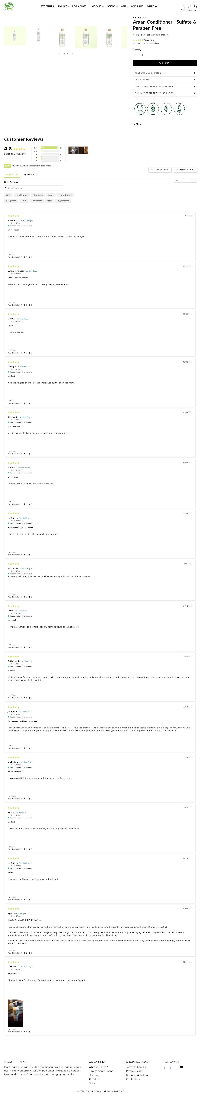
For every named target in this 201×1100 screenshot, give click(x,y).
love (23, 200)
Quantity (137, 49)
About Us (94, 1079)
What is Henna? (98, 1067)
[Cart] (195, 6)
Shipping (136, 43)
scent (50, 195)
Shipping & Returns (137, 1075)
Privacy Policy (134, 1071)
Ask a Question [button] (161, 170)
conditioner (22, 195)
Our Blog (94, 1075)
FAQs (92, 1083)
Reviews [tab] (9, 174)
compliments (65, 195)
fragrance (11, 200)
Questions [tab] (29, 174)
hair (8, 195)
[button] (25, 257)
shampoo (38, 195)
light (49, 200)
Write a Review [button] (187, 170)
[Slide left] (59, 54)
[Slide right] (72, 54)
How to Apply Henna (101, 1071)
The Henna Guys (94, 1091)
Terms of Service (136, 1067)
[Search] (183, 6)
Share (138, 124)
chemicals (37, 200)
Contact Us (133, 1079)
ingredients (63, 200)
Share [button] (14, 255)
